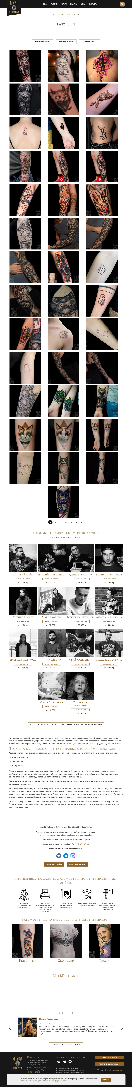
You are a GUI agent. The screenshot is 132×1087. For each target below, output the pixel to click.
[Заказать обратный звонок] (122, 4)
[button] (10, 1028)
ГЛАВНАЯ (55, 15)
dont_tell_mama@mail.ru (113, 1070)
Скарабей (66, 960)
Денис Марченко (80, 575)
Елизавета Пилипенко (80, 703)
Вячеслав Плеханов (80, 617)
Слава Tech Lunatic (109, 660)
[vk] (58, 855)
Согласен (105, 1080)
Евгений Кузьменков (52, 575)
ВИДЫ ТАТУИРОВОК (68, 15)
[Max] (72, 855)
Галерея (54, 4)
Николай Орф (52, 660)
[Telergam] (65, 855)
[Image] (23, 558)
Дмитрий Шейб (23, 575)
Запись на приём (54, 864)
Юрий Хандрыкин (80, 660)
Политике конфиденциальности (56, 1081)
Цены (83, 4)
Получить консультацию (110, 1064)
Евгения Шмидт (23, 617)
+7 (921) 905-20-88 (33, 1065)
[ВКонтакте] (58, 1062)
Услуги (64, 4)
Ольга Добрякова (51, 702)
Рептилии (28, 960)
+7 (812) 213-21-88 (80, 844)
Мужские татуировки (42, 42)
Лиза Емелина (48, 1019)
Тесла (104, 960)
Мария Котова (51, 617)
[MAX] (70, 1062)
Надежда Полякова (23, 660)
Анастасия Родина (109, 617)
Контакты (93, 4)
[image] (25, 66)
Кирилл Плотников (109, 575)
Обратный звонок (77, 864)
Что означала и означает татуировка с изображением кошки (66, 724)
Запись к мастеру (23, 579)
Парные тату (89, 42)
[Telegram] (64, 1062)
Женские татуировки (66, 42)
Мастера (73, 4)
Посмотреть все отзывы (66, 1044)
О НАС (45, 4)
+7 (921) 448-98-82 (33, 1072)
